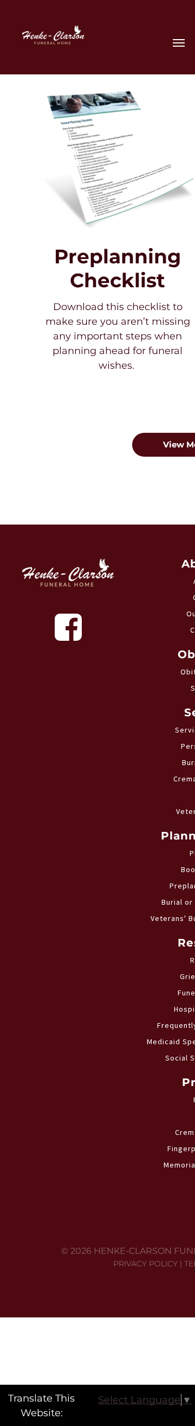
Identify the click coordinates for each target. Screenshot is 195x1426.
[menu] (179, 43)
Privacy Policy (145, 1264)
